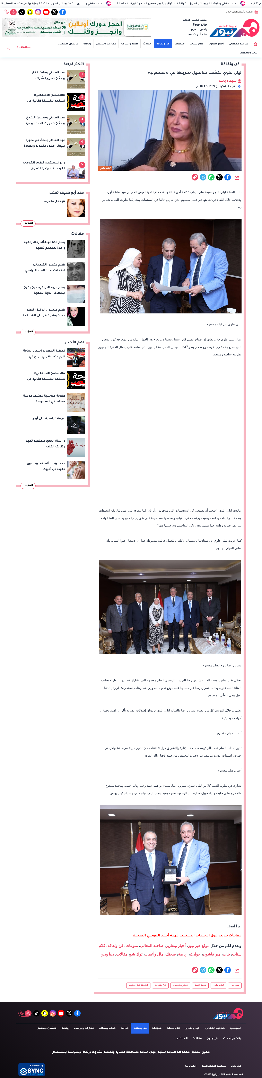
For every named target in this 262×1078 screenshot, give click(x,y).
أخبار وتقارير (216, 44)
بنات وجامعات (248, 53)
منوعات (180, 44)
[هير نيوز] (234, 27)
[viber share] (203, 177)
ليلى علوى (218, 985)
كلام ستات (196, 44)
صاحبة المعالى (238, 44)
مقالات (122, 954)
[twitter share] (219, 177)
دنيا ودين (107, 954)
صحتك (171, 954)
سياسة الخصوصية (213, 1066)
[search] (8, 48)
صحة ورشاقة (129, 44)
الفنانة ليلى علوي (138, 985)
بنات (226, 954)
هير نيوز (235, 985)
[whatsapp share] (211, 177)
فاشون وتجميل (68, 44)
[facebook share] (227, 177)
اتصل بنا (190, 1066)
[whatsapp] (195, 177)
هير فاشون (211, 954)
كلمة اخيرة (200, 985)
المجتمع (182, 1038)
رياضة (87, 44)
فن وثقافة (162, 44)
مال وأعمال (154, 954)
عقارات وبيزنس (106, 44)
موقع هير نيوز (198, 945)
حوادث (147, 44)
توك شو (136, 954)
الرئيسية (235, 1028)
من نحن (236, 1066)
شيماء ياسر (228, 81)
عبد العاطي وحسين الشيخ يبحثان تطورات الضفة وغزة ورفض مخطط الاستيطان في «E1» (84, 3)
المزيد (29, 223)
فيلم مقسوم (180, 985)
